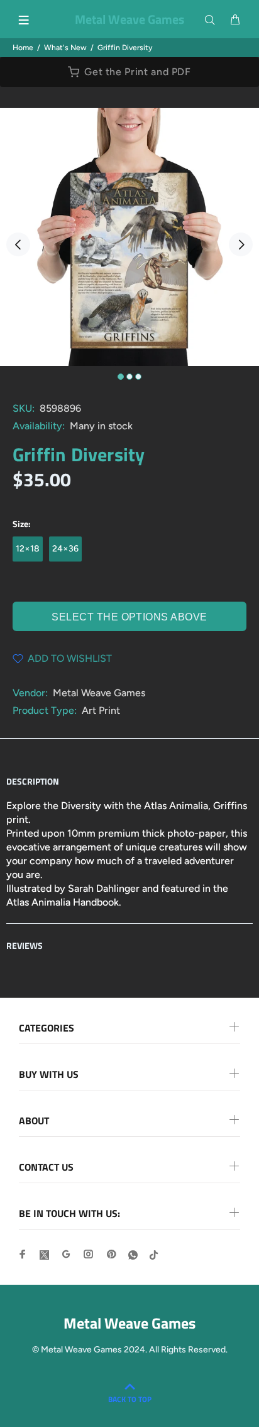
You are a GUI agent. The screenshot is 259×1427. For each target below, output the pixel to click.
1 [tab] (121, 377)
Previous (18, 244)
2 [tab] (129, 377)
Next (241, 244)
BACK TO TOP (130, 1399)
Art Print (101, 710)
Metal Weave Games (99, 693)
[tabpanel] (129, 237)
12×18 (28, 548)
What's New (65, 47)
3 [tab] (138, 377)
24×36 (65, 548)
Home (23, 47)
